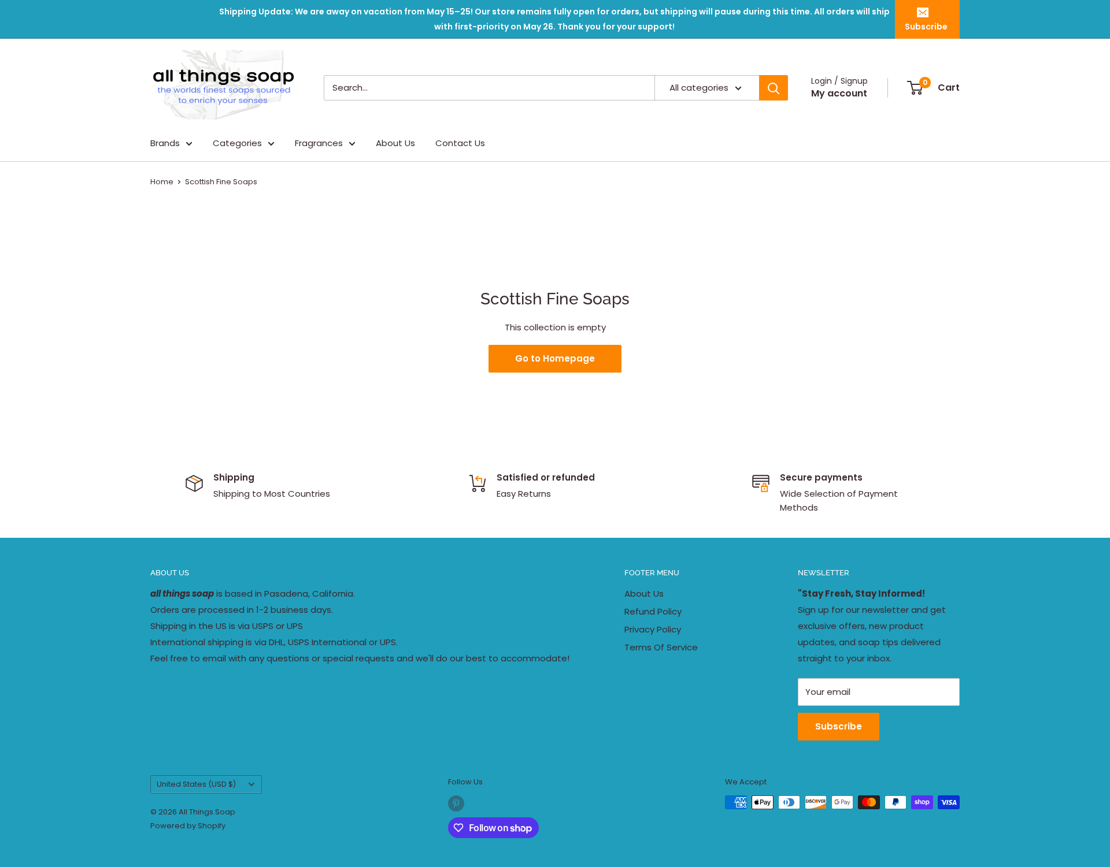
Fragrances (319, 143)
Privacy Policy (652, 629)
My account (839, 93)
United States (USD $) (196, 784)
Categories (237, 143)
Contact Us (460, 143)
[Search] (773, 88)
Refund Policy (653, 611)
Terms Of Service (661, 647)
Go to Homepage (555, 358)
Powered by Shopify (187, 825)
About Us (395, 143)
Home (161, 181)
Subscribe (926, 26)
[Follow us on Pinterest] (456, 803)
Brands (165, 143)
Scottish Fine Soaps (221, 181)
